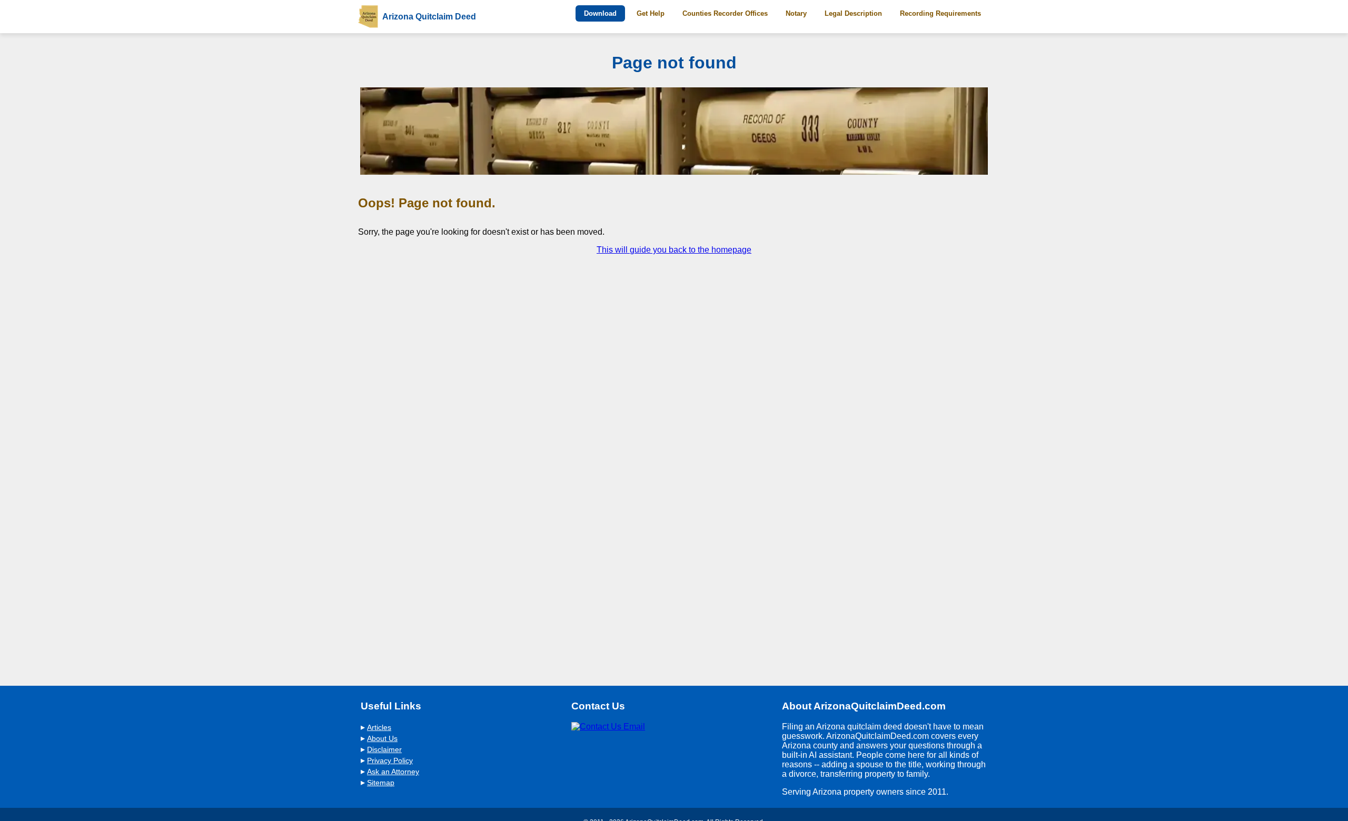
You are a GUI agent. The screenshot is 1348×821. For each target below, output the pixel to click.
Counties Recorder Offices (725, 13)
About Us (382, 739)
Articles (379, 728)
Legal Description (853, 13)
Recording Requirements (940, 13)
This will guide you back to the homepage (674, 249)
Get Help (651, 13)
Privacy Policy (390, 761)
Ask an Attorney (393, 772)
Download (600, 13)
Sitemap (380, 783)
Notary (796, 13)
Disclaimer (384, 750)
